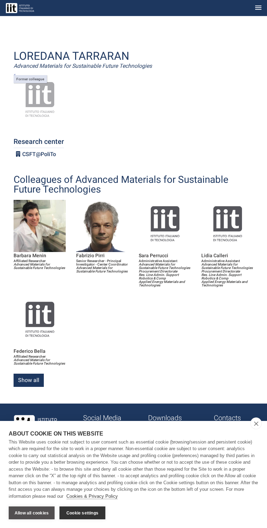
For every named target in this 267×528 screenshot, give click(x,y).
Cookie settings (82, 513)
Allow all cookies (32, 513)
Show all (28, 380)
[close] (256, 423)
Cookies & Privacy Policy (92, 496)
